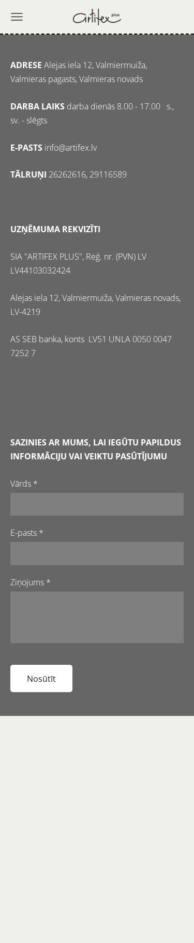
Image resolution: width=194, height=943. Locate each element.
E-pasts (26, 532)
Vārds (24, 483)
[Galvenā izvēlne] (17, 17)
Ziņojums (30, 582)
